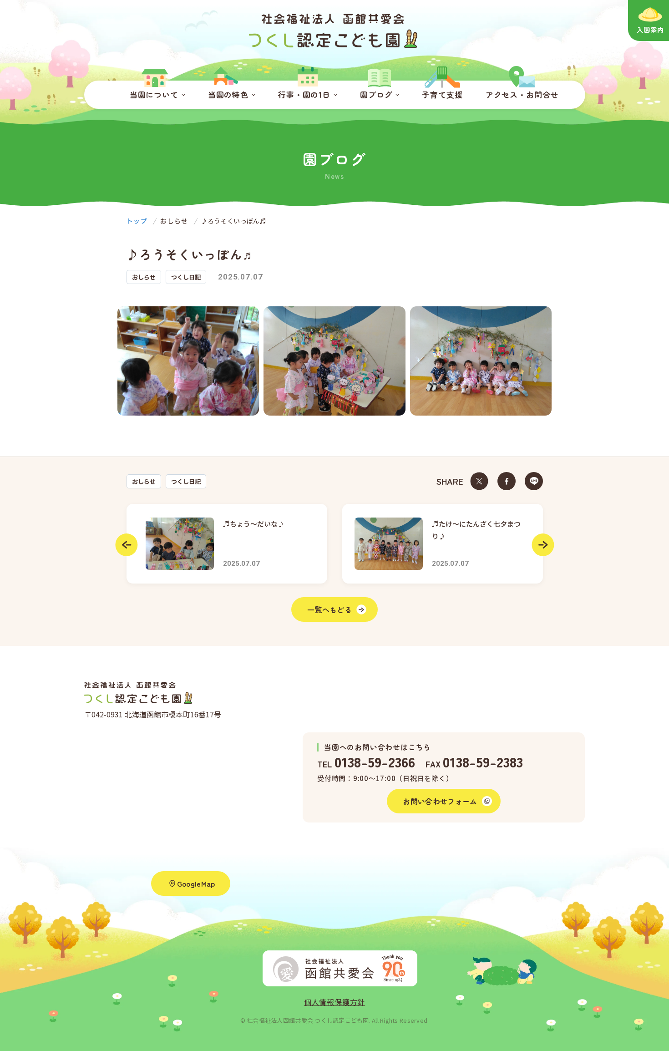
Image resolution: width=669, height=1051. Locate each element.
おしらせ (144, 481)
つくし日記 (186, 481)
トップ (137, 220)
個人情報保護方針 (334, 1001)
